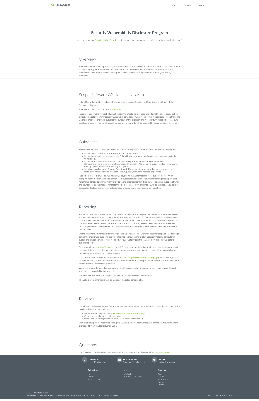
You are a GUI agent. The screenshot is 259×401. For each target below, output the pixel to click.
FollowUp (116, 109)
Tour (173, 5)
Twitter (161, 384)
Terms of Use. (213, 395)
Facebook (162, 382)
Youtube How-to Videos (132, 377)
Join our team (163, 379)
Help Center (128, 374)
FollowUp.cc (63, 5)
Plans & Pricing (94, 379)
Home (90, 374)
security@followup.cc (105, 247)
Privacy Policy (227, 395)
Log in (202, 5)
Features (91, 377)
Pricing (187, 5)
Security (161, 377)
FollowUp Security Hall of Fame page (141, 257)
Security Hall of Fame (105, 40)
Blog (159, 374)
